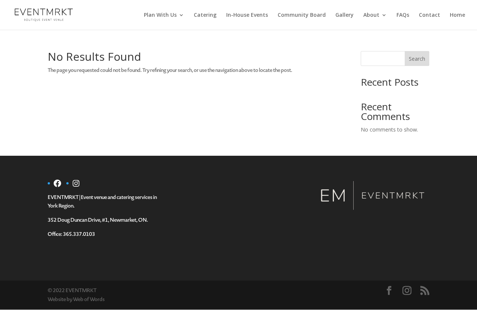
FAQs (403, 15)
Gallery (344, 15)
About (371, 15)
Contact (429, 15)
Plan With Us (160, 15)
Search (417, 58)
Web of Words (89, 299)
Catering (205, 15)
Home (457, 15)
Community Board (302, 15)
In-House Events (247, 15)
